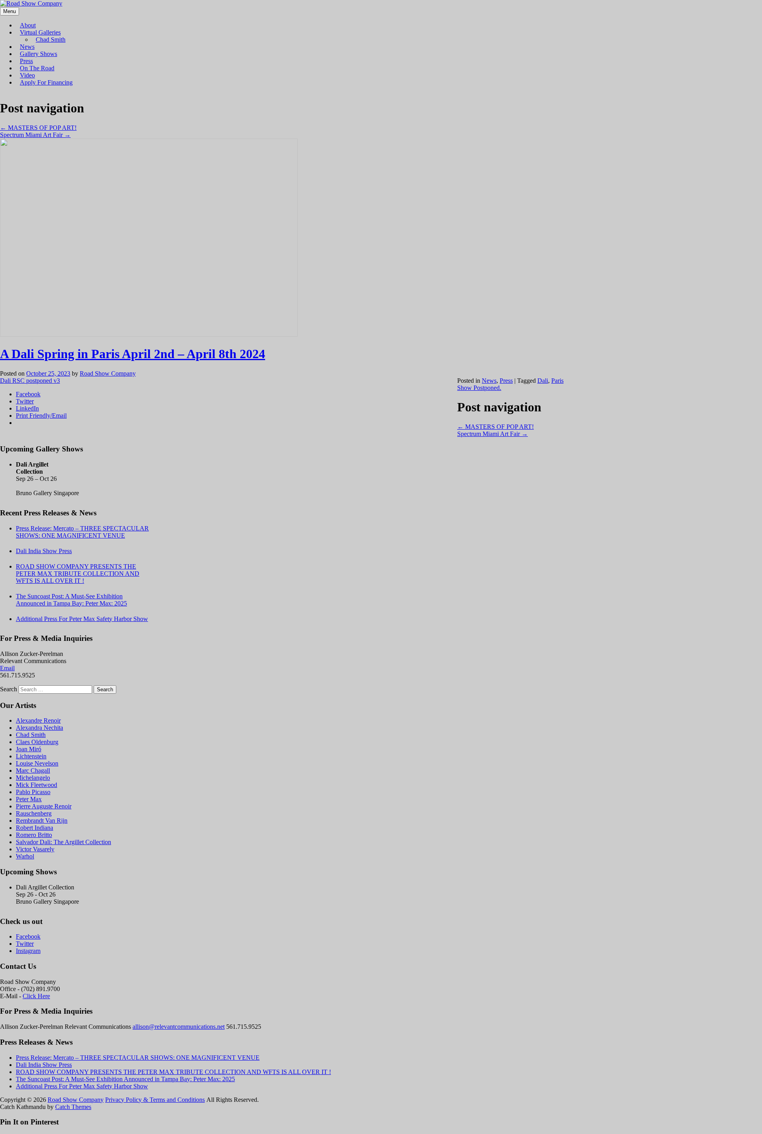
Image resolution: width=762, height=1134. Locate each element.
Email (7, 668)
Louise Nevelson (37, 763)
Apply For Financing (46, 82)
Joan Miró (28, 749)
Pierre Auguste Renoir (43, 806)
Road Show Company (108, 373)
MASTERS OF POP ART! (38, 127)
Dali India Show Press (44, 551)
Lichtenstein (31, 756)
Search (8, 689)
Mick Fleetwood (36, 784)
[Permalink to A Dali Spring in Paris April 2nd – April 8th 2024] (149, 334)
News (27, 46)
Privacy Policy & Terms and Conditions (155, 1099)
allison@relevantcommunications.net (179, 1026)
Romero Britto (34, 834)
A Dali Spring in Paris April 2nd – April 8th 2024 (132, 354)
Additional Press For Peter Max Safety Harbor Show (82, 618)
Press (26, 61)
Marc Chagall (33, 770)
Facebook (28, 936)
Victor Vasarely (35, 849)
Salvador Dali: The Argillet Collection (63, 842)
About (28, 25)
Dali (542, 380)
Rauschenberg (34, 813)
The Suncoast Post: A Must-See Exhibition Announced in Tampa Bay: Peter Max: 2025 (71, 600)
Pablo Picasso (33, 792)
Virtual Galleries (40, 32)
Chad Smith (50, 39)
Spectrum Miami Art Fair (35, 134)
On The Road (37, 68)
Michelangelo (33, 777)
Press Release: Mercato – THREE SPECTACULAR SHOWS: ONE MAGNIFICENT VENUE (82, 532)
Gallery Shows (38, 53)
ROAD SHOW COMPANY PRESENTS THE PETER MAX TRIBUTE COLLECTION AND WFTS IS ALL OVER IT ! (77, 573)
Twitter (25, 943)
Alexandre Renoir (38, 720)
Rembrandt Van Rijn (41, 820)
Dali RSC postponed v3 (30, 380)
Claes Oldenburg (37, 742)
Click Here (36, 996)
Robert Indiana (34, 827)
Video (27, 75)
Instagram (28, 950)
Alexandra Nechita (39, 727)
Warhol (25, 856)
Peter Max (29, 799)
